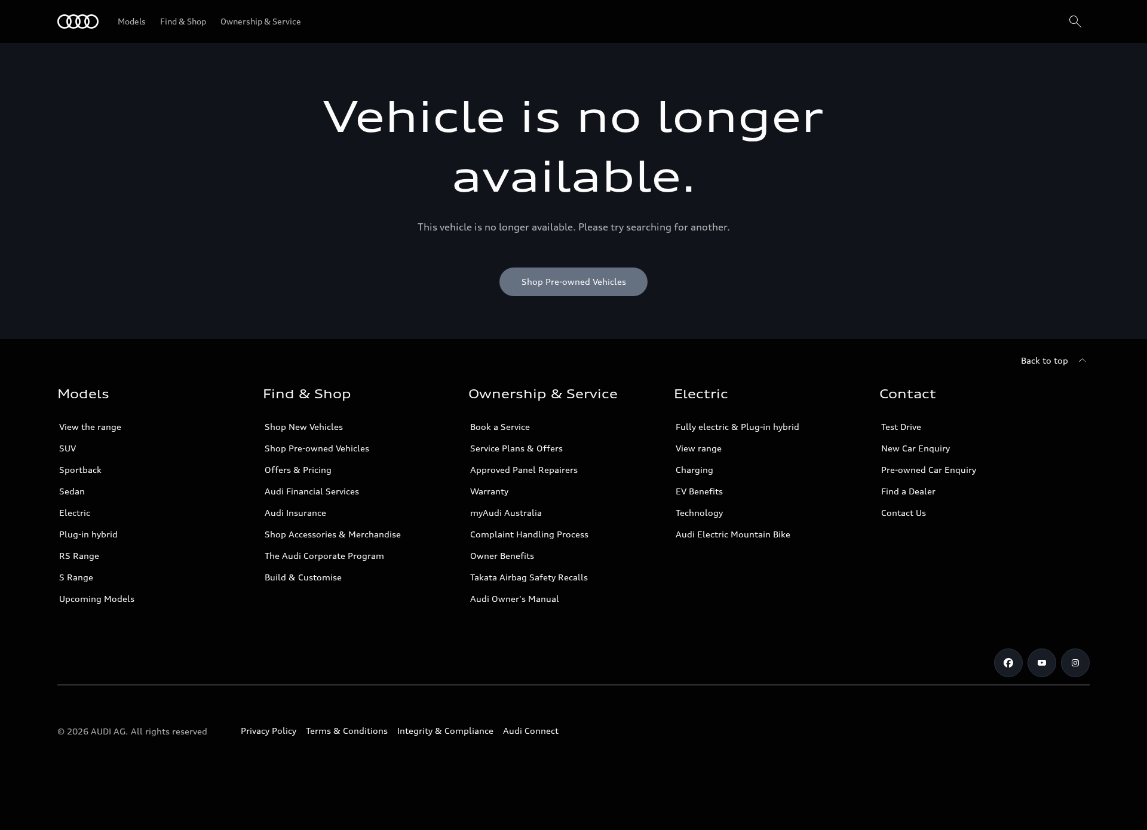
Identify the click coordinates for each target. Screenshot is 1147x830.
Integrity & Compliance (445, 731)
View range (699, 448)
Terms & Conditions (347, 731)
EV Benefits (699, 491)
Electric (74, 513)
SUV (67, 448)
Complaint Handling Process (529, 534)
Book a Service (500, 427)
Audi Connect (531, 731)
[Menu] (78, 21)
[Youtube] (1042, 662)
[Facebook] (1008, 662)
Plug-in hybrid (88, 534)
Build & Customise (303, 577)
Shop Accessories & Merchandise (333, 534)
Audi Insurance (295, 513)
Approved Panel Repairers (524, 470)
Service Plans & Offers (516, 448)
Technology (699, 513)
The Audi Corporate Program (324, 556)
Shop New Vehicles (304, 427)
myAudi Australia (506, 513)
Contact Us (903, 513)
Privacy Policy (268, 731)
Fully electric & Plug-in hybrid (737, 427)
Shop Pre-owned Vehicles (317, 448)
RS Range (79, 556)
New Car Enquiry (915, 448)
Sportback (80, 470)
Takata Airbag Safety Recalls (529, 577)
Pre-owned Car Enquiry (928, 470)
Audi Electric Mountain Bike (733, 534)
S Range (76, 577)
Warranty (489, 491)
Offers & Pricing (298, 470)
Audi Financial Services (312, 491)
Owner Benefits (502, 556)
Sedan (72, 491)
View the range (90, 427)
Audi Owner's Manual (514, 599)
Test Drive (901, 427)
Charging (694, 470)
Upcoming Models (96, 599)
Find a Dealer (908, 491)
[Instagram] (1075, 662)
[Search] (1075, 21)
